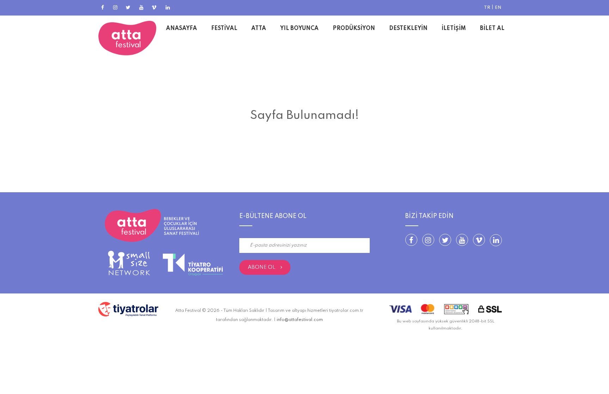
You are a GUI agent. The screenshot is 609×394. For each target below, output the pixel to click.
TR (487, 7)
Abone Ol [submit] (261, 267)
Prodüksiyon (354, 28)
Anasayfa (181, 28)
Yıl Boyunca (299, 28)
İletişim (454, 28)
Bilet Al (492, 28)
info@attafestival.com (300, 320)
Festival (224, 28)
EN (498, 7)
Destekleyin (408, 28)
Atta (258, 28)
